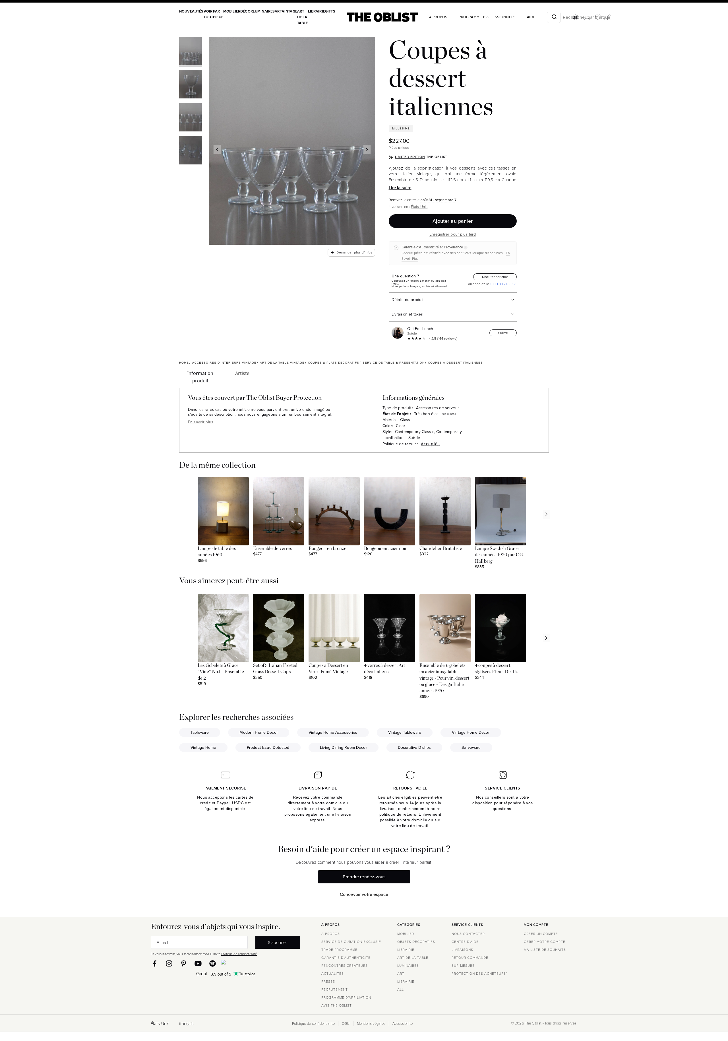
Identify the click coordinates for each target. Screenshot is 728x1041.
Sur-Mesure (463, 965)
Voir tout (208, 14)
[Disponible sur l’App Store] (248, 963)
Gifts (330, 11)
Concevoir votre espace (364, 894)
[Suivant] (367, 149)
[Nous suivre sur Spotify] (212, 963)
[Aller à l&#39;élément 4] (190, 151)
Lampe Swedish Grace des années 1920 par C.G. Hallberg (499, 555)
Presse (328, 981)
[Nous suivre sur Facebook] (154, 963)
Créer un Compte (541, 933)
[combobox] (554, 17)
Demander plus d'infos (351, 252)
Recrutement (334, 989)
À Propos (438, 17)
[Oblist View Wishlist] (598, 17)
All (400, 989)
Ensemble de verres (272, 548)
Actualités (332, 973)
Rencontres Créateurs (344, 965)
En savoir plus (200, 422)
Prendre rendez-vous (364, 876)
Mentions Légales (371, 1023)
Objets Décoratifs (416, 941)
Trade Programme (339, 949)
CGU (345, 1023)
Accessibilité (402, 1023)
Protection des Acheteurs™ (480, 973)
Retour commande (470, 957)
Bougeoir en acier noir (385, 548)
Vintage (289, 11)
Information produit (200, 376)
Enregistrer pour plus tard (452, 234)
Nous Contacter (468, 933)
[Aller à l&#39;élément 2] (190, 85)
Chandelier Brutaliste (440, 548)
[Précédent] (217, 149)
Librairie (316, 11)
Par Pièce (218, 14)
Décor (246, 11)
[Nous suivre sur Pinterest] (183, 963)
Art (278, 11)
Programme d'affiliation (346, 997)
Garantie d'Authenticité (346, 957)
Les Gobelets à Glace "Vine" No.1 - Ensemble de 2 (221, 672)
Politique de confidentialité (239, 954)
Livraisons (462, 949)
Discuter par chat (495, 276)
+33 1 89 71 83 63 (503, 283)
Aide (531, 17)
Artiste (242, 373)
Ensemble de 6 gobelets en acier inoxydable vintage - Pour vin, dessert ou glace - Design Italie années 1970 (444, 678)
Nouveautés (191, 11)
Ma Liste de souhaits (545, 949)
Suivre (503, 332)
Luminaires (264, 11)
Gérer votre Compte (544, 941)
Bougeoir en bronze (327, 548)
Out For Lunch (420, 329)
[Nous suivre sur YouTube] (198, 963)
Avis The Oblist (336, 1005)
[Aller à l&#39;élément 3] (190, 118)
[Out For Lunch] (399, 333)
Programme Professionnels (487, 17)
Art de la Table (302, 17)
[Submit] (554, 17)
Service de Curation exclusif (351, 941)
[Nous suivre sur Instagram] (169, 963)
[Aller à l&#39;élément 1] (190, 52)
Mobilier (231, 11)
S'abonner (277, 942)
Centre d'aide (465, 941)
